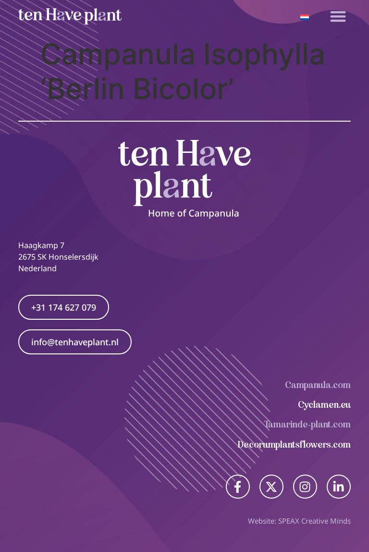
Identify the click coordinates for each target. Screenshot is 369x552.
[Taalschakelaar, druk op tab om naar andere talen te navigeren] (305, 16)
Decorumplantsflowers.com (294, 444)
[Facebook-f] (238, 487)
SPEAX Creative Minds (314, 521)
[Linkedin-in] (339, 487)
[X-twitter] (271, 487)
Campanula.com (318, 384)
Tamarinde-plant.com (307, 424)
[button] (338, 16)
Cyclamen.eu (324, 404)
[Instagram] (305, 487)
